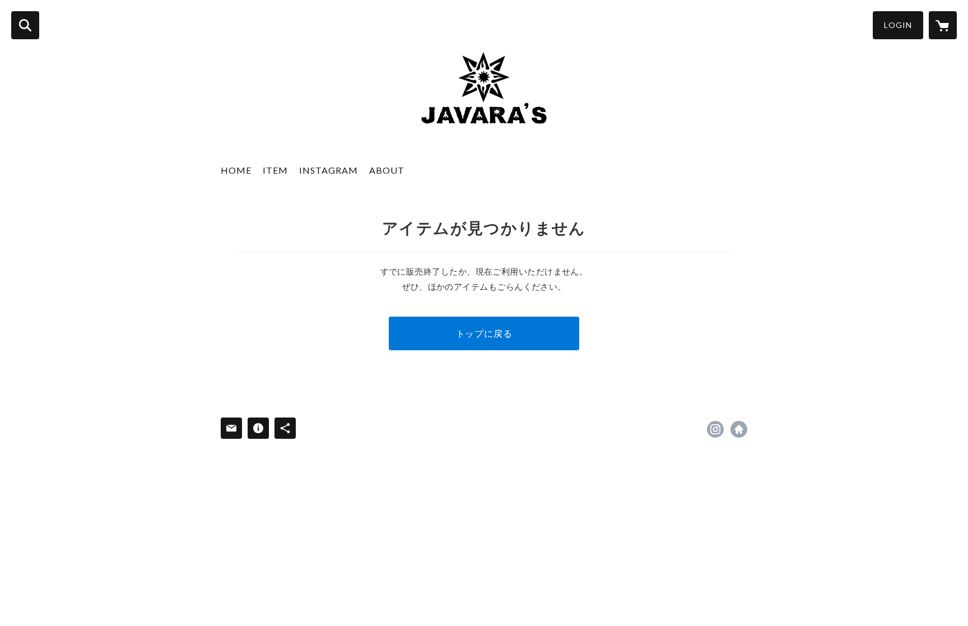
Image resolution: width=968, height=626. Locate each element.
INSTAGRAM (328, 170)
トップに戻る (484, 333)
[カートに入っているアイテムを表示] (943, 25)
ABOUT (386, 170)
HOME (236, 170)
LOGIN (898, 25)
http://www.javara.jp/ (738, 429)
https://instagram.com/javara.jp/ (715, 429)
